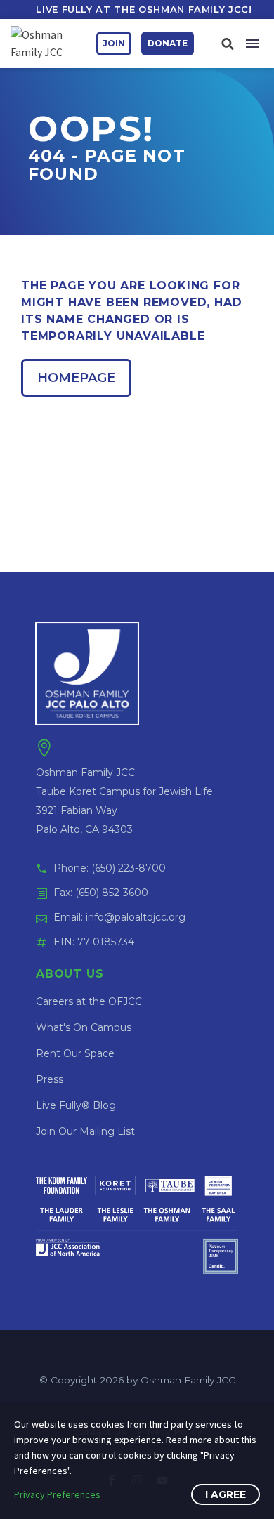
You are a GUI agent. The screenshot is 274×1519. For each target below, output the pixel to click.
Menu (252, 43)
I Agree (225, 1494)
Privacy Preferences (57, 1494)
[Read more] (227, 43)
